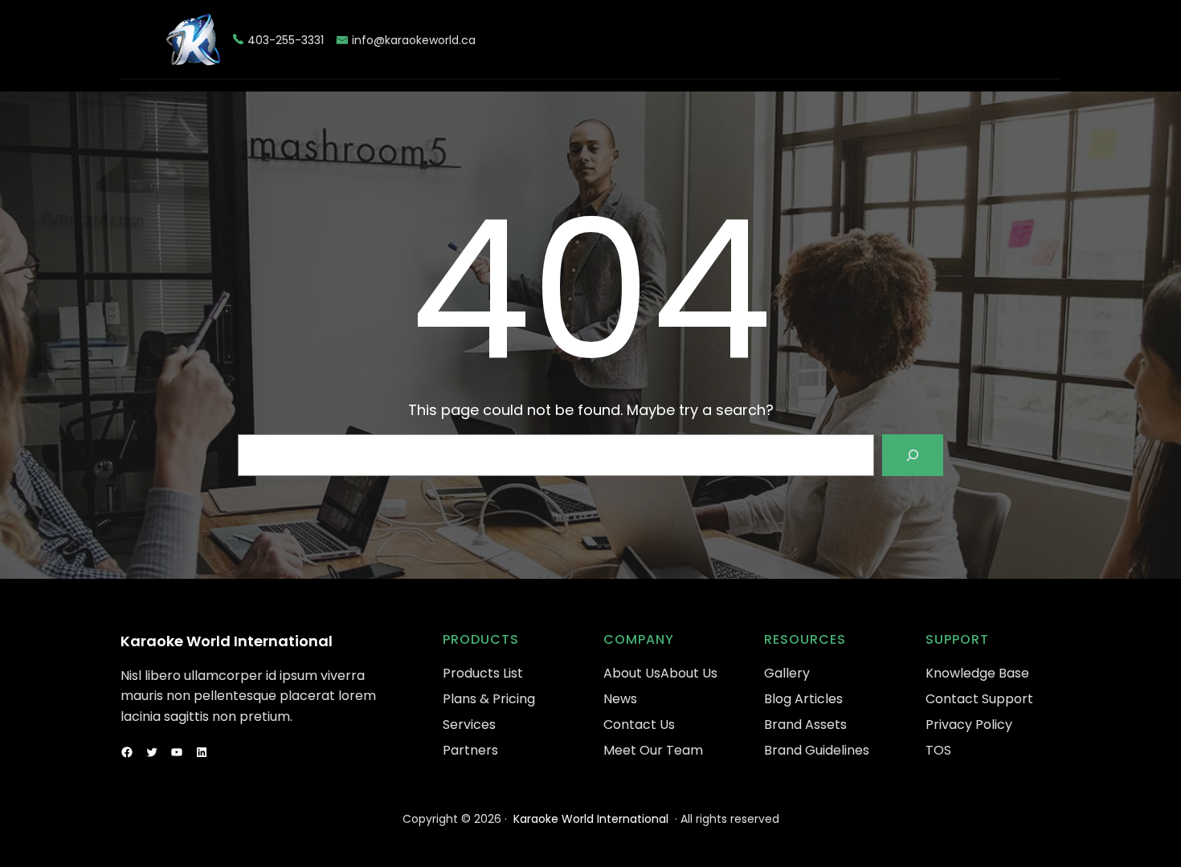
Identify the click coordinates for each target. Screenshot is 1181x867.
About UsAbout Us (660, 673)
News (620, 699)
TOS (938, 750)
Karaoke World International (227, 641)
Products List (483, 673)
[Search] (912, 455)
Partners (470, 750)
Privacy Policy (969, 724)
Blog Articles (803, 699)
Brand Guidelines (816, 750)
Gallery (787, 673)
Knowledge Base (977, 673)
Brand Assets (805, 724)
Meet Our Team (653, 750)
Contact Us (639, 724)
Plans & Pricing (489, 699)
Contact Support (979, 699)
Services (469, 724)
